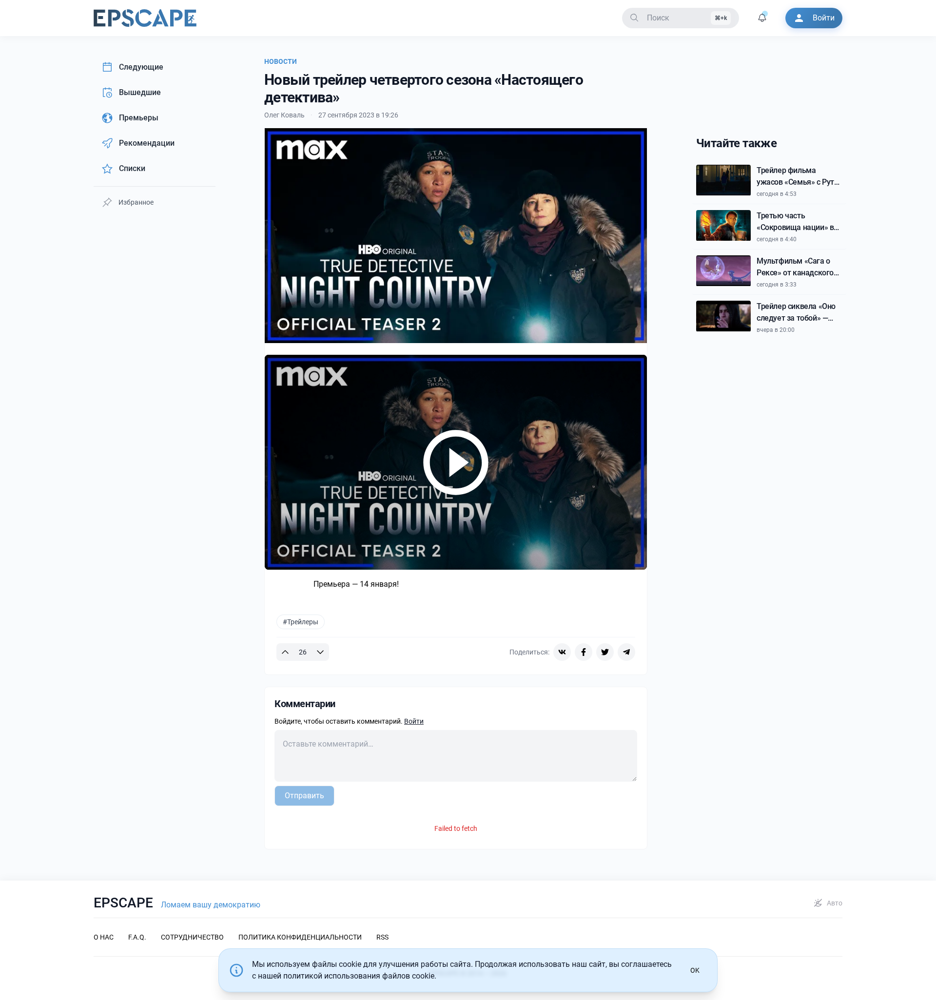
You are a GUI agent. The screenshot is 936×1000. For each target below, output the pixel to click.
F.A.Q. (137, 937)
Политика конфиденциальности (300, 937)
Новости (280, 61)
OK (695, 970)
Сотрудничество (192, 937)
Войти (414, 721)
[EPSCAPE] (145, 18)
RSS (382, 937)
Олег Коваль (284, 115)
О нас (104, 937)
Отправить (304, 795)
